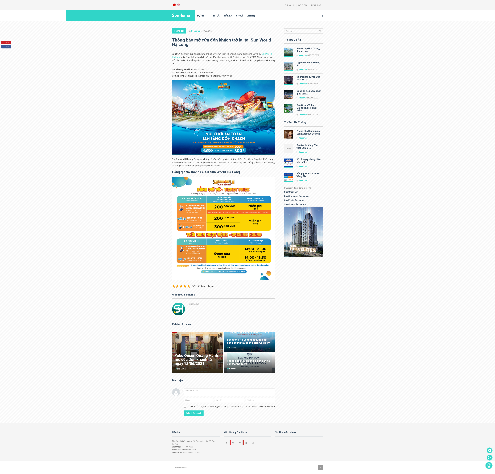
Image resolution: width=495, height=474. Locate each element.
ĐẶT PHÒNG (302, 5)
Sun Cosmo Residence (295, 204)
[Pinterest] (233, 442)
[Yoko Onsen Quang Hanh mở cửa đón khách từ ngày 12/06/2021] (197, 352)
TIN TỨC (215, 15)
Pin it (7, 42)
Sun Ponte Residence (294, 200)
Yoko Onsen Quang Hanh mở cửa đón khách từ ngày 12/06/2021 (196, 359)
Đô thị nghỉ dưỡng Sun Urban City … (308, 78)
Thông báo (179, 31)
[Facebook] (226, 442)
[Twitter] (240, 442)
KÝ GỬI (239, 15)
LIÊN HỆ (251, 15)
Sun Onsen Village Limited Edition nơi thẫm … (306, 108)
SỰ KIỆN (228, 15)
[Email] (253, 442)
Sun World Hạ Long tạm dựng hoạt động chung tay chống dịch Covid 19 (248, 341)
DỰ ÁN (200, 15)
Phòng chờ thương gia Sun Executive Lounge (308, 132)
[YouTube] (246, 442)
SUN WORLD (290, 5)
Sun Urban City (291, 192)
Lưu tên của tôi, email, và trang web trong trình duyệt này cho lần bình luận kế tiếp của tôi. (231, 406)
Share (7, 47)
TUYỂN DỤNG (316, 5)
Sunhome (195, 31)
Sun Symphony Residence (296, 196)
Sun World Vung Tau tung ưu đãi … (307, 146)
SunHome (181, 15)
